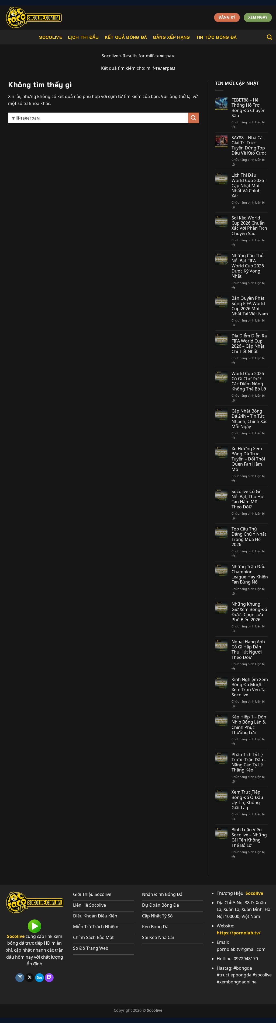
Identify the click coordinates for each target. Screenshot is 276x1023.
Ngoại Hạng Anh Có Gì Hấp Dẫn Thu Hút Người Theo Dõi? (248, 649)
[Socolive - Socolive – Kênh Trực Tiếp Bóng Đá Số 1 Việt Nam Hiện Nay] (45, 17)
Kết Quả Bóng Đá (126, 37)
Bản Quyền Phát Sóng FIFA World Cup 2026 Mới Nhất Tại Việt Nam (250, 306)
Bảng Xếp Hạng (171, 37)
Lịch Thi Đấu (83, 37)
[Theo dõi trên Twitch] (49, 977)
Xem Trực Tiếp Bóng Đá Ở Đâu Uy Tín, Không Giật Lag (247, 800)
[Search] (269, 37)
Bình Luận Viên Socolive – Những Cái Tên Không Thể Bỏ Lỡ (249, 837)
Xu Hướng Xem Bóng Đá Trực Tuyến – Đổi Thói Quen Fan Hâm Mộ (248, 459)
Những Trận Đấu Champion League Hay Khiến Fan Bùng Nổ (250, 574)
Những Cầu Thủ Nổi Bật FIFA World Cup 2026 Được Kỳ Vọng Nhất (248, 266)
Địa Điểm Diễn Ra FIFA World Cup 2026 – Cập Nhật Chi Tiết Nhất (249, 343)
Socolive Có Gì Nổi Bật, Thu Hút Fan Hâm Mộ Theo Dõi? (248, 499)
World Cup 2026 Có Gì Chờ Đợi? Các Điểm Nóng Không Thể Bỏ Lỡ (249, 381)
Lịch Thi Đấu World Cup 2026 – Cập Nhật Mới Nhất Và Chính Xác (249, 185)
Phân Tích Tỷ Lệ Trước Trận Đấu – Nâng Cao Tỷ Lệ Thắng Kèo (249, 762)
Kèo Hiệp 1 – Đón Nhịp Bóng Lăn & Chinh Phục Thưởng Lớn (249, 724)
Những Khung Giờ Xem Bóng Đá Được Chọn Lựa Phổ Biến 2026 (249, 612)
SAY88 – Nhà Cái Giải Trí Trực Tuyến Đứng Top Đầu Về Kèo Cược (249, 145)
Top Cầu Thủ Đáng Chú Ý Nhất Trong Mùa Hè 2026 (249, 536)
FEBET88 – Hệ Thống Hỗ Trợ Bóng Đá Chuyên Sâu (248, 107)
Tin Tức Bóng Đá (216, 37)
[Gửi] (193, 118)
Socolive (50, 37)
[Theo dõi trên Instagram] (19, 977)
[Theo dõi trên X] (29, 977)
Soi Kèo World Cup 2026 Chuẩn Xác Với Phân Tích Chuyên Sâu (249, 225)
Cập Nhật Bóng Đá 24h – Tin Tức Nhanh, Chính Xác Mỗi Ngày (249, 418)
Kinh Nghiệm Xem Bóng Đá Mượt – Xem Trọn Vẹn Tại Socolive (250, 687)
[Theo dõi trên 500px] (39, 977)
